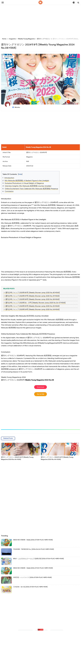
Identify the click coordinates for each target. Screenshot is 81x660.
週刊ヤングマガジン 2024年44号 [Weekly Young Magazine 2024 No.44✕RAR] (57, 458)
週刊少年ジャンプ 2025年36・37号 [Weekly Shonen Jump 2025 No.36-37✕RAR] (35, 303)
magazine (7, 60)
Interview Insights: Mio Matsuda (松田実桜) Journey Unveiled (28, 186)
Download (40, 387)
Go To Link (40, 394)
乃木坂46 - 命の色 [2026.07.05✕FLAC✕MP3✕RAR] (30, 587)
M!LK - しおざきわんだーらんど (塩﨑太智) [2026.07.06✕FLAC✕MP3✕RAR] (38, 559)
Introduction (9, 178)
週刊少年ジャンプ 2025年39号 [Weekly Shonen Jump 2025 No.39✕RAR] (32, 296)
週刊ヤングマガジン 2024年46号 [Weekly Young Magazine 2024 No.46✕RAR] (17, 458)
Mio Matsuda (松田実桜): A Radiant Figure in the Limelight (27, 181)
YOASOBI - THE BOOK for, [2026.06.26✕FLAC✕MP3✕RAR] (33, 549)
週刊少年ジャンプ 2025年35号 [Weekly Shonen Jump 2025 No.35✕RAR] (32, 306)
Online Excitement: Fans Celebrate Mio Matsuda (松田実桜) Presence (31, 189)
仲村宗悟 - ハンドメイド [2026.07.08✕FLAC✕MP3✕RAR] (32, 577)
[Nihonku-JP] (40, 2)
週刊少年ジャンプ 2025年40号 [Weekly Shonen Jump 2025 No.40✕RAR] (32, 293)
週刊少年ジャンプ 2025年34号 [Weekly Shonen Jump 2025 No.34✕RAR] (32, 309)
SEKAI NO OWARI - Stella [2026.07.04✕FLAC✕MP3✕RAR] (33, 568)
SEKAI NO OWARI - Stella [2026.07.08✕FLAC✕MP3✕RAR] (33, 540)
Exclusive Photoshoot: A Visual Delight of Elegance (24, 183)
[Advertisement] (40, 20)
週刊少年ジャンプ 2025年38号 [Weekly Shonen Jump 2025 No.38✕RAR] (32, 299)
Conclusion (9, 191)
